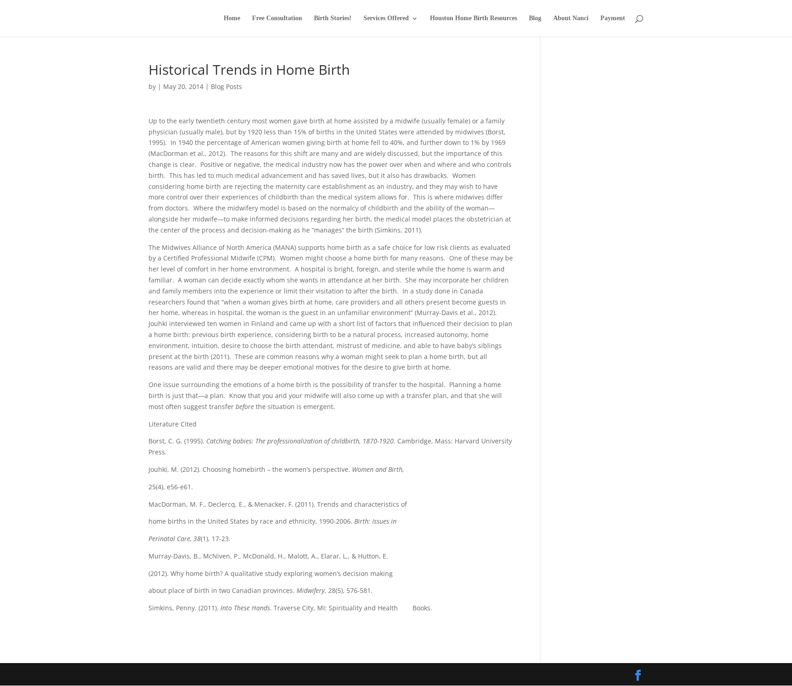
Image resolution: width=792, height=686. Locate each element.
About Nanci (570, 18)
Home (232, 18)
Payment (612, 18)
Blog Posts (226, 86)
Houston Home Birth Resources (473, 18)
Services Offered (386, 18)
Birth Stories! (333, 18)
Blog (535, 18)
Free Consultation (277, 18)
